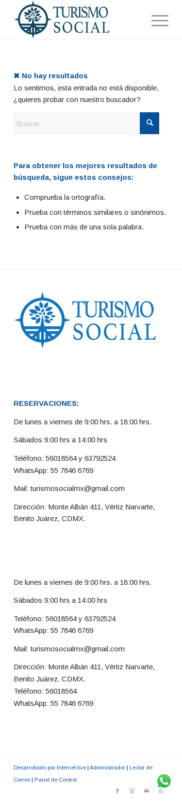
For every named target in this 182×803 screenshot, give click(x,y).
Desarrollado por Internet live (50, 767)
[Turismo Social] (75, 19)
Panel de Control (55, 780)
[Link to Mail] (146, 791)
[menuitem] (155, 19)
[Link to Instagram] (132, 791)
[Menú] (155, 19)
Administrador (107, 767)
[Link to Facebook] (117, 791)
